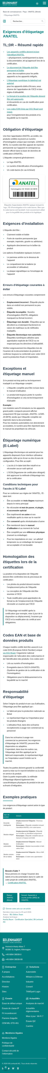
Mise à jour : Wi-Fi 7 (34, 1016)
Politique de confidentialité (8, 1044)
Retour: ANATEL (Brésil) (10, 897)
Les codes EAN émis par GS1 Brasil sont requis (25, 110)
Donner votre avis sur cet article (18, 909)
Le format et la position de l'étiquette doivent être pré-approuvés (26, 97)
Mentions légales (9, 1038)
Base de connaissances (12, 12)
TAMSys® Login (33, 992)
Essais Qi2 (30, 1021)
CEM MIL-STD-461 (10, 1023)
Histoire (5, 987)
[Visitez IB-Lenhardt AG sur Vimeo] (13, 1068)
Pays (25, 12)
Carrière (29, 1026)
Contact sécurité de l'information (10, 1052)
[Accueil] (10, 3)
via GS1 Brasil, (9, 653)
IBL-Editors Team (16, 914)
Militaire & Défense (34, 977)
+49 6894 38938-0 (13, 954)
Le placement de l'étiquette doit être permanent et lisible (22, 69)
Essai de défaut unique (12, 1003)
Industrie (29, 982)
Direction (6, 982)
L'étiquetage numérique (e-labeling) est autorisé (24, 81)
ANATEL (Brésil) (34, 12)
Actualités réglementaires (32, 1009)
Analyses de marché (35, 1003)
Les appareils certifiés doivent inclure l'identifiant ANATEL (23, 53)
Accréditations (8, 977)
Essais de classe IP (10, 1008)
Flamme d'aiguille (9, 1018)
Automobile (31, 972)
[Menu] (7, 21)
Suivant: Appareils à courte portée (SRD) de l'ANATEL (30, 897)
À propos (6, 972)
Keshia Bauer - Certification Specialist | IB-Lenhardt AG (23, 920)
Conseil (29, 987)
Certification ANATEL (17, 883)
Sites (4, 992)
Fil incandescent (9, 1013)
